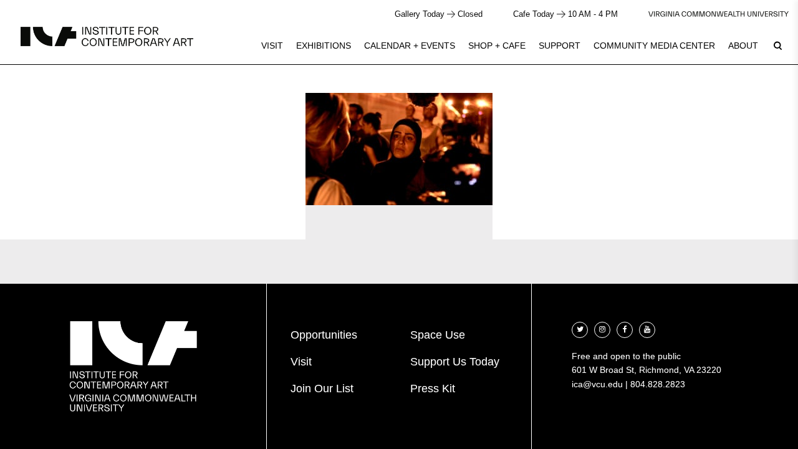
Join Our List (322, 388)
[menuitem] (272, 45)
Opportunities (324, 335)
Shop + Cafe (497, 46)
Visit (272, 46)
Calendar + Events (409, 46)
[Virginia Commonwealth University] (718, 14)
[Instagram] (602, 328)
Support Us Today (454, 361)
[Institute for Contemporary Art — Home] (106, 36)
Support (559, 46)
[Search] (777, 45)
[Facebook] (625, 328)
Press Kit (432, 388)
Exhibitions (323, 46)
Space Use (437, 335)
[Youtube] (647, 328)
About (743, 46)
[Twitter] (580, 328)
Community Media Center (654, 46)
